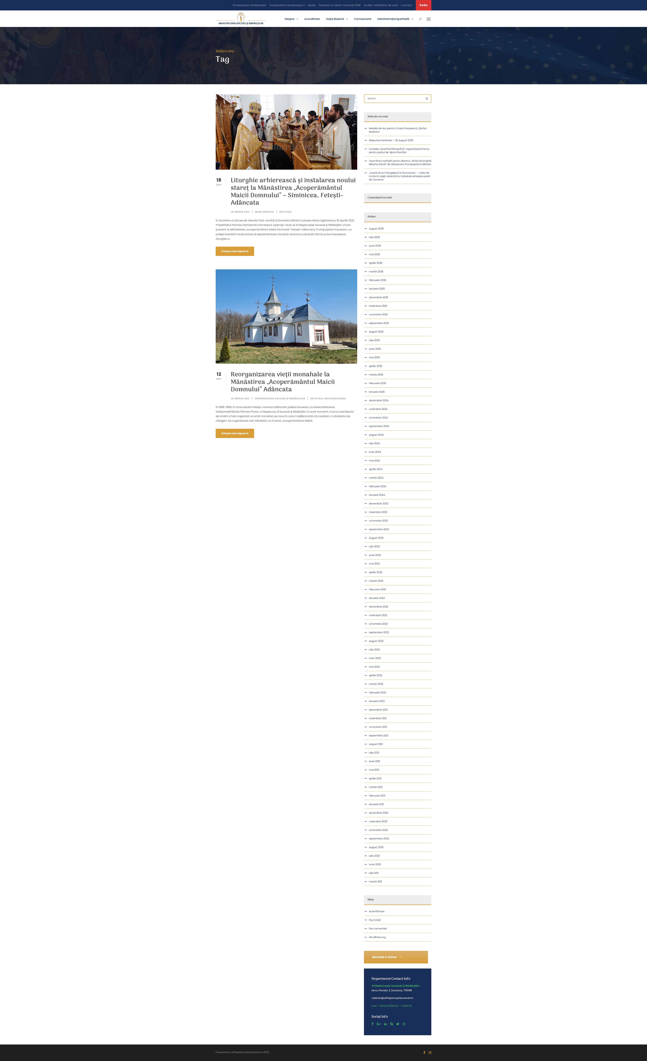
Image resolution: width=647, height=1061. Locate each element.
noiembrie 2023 (378, 512)
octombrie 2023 (378, 520)
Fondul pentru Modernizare (249, 5)
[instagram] (404, 1024)
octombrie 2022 (378, 624)
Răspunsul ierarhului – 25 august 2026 (391, 140)
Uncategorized (335, 398)
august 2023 (376, 538)
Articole (285, 211)
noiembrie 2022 (378, 615)
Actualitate (312, 19)
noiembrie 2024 (378, 409)
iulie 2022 (374, 649)
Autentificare (376, 911)
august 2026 (376, 228)
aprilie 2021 (375, 778)
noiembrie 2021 (378, 718)
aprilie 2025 (375, 366)
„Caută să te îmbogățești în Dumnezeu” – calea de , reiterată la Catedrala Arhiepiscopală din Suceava (399, 176)
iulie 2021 (374, 752)
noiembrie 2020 (378, 821)
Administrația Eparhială (393, 19)
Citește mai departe (235, 251)
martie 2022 (376, 684)
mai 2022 (374, 666)
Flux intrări (375, 920)
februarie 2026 (377, 280)
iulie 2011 (373, 873)
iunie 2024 (375, 452)
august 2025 (376, 331)
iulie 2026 (374, 237)
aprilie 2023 (375, 572)
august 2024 (376, 434)
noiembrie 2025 (378, 306)
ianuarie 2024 (377, 495)
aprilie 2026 (375, 263)
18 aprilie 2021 (240, 211)
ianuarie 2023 (377, 598)
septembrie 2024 (379, 426)
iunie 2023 (375, 555)
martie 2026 (376, 271)
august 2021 (376, 744)
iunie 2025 (375, 349)
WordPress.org (377, 937)
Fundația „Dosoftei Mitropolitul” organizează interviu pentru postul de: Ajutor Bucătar (399, 150)
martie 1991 (375, 881)
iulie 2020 (374, 855)
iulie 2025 (374, 340)
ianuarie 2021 (376, 804)
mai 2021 (374, 770)
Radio (423, 5)
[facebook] (372, 1024)
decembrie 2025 (378, 297)
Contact (406, 5)
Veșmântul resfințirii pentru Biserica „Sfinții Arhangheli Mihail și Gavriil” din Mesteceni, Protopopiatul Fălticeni (400, 162)
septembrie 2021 (378, 735)
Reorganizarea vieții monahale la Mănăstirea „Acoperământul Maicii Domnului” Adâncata (283, 382)
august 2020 (376, 847)
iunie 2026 (375, 245)
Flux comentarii (378, 928)
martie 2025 (376, 374)
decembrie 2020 (378, 813)
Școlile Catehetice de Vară (381, 5)
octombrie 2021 (378, 727)
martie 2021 (375, 787)
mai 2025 (374, 357)
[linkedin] (385, 1024)
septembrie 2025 (379, 323)
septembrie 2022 (379, 632)
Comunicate (362, 19)
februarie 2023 (377, 589)
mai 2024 (374, 460)
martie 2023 (376, 581)
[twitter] (397, 1024)
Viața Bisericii (335, 19)
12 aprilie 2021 (240, 398)
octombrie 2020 (378, 830)
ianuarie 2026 (377, 288)
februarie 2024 (377, 486)
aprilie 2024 (375, 469)
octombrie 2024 (378, 417)
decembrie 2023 (378, 503)
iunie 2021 (374, 761)
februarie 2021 (377, 795)
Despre (289, 19)
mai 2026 (374, 254)
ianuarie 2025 (377, 392)
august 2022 (376, 641)
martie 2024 (376, 477)
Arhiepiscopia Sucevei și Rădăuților (280, 398)
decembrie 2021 (378, 709)
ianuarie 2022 (377, 701)
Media (312, 5)
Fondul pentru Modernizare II (287, 5)
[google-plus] (379, 1024)
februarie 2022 (377, 692)
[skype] (391, 1024)
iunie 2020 (375, 864)
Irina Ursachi (264, 211)
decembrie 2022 (378, 606)
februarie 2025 (377, 383)
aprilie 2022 (375, 675)
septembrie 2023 (379, 529)
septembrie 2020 (379, 838)
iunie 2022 (375, 658)
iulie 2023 (374, 546)
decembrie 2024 (379, 400)
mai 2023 (374, 563)
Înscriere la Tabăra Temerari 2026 (340, 5)
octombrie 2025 (378, 314)
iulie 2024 (374, 443)
